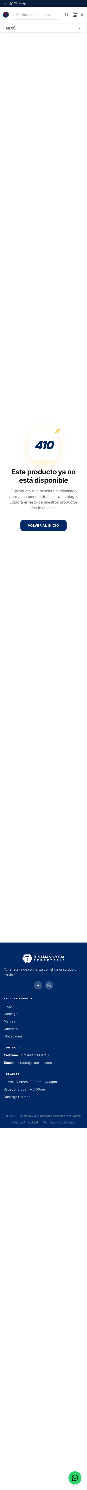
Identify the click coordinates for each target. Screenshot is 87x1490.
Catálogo (10, 1014)
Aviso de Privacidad (25, 1122)
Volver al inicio (43, 525)
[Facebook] (38, 985)
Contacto (11, 1029)
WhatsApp (20, 3)
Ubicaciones (13, 1036)
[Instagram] (49, 985)
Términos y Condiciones (59, 1122)
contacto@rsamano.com (33, 1063)
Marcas (9, 1021)
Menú (43, 28)
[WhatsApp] (74, 1477)
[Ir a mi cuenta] (66, 14)
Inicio (8, 1006)
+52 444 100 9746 (34, 1055)
